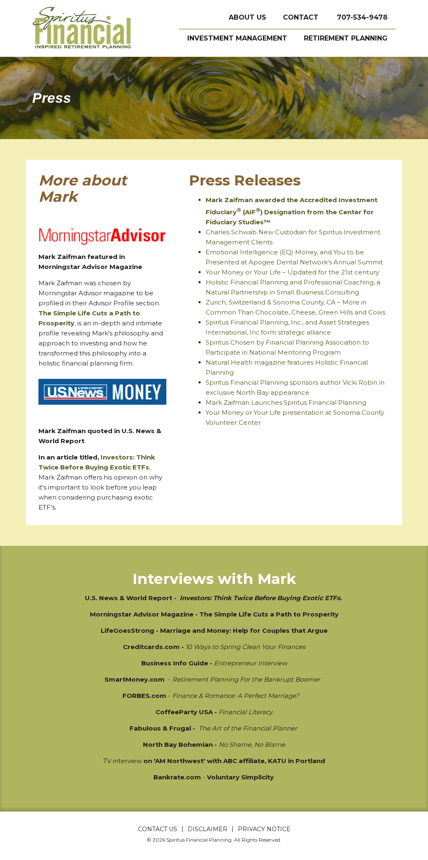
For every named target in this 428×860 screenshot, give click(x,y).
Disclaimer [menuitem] (207, 829)
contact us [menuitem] (157, 829)
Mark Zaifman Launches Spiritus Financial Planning (286, 402)
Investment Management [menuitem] (237, 38)
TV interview (122, 761)
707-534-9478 (362, 17)
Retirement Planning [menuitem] (345, 38)
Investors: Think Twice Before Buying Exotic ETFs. (261, 598)
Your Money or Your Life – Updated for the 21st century (292, 272)
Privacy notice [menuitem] (264, 829)
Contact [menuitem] (300, 17)
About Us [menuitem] (247, 17)
